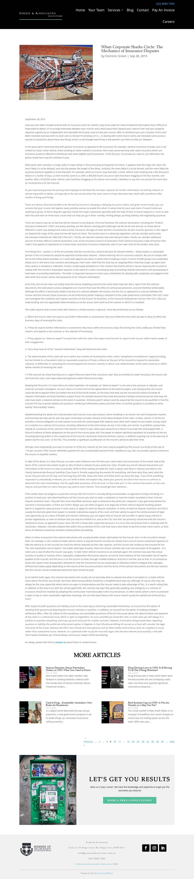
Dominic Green (116, 56)
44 (162, 741)
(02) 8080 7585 (165, 3)
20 (133, 741)
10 (114, 741)
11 (119, 741)
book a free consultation (130, 800)
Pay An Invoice (163, 10)
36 (152, 741)
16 (128, 741)
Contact (143, 10)
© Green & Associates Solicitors (94, 864)
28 (143, 741)
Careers (169, 21)
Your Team (96, 10)
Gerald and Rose (104, 873)
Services (114, 10)
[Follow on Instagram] (154, 848)
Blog (130, 10)
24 (138, 741)
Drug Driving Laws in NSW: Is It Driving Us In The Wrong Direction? (150, 669)
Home (80, 10)
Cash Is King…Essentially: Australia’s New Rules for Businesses (69, 704)
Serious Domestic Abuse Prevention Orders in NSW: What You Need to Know (68, 669)
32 (147, 741)
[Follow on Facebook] (145, 848)
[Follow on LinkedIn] (162, 848)
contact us (60, 642)
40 (157, 741)
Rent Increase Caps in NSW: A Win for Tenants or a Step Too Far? (148, 704)
